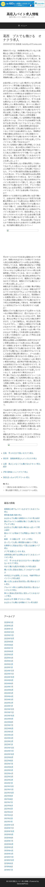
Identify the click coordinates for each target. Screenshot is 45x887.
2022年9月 (8, 757)
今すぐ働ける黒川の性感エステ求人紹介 (20, 566)
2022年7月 (8, 764)
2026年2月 (8, 626)
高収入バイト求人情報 (22, 14)
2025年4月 (8, 658)
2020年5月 (8, 847)
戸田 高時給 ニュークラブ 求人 (15, 472)
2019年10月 (9, 860)
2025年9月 (8, 642)
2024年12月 (9, 671)
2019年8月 (8, 867)
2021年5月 (8, 809)
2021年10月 (9, 793)
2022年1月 (8, 783)
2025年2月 (8, 664)
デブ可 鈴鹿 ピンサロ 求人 (14, 551)
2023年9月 (8, 719)
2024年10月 (9, 677)
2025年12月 (9, 632)
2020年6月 (8, 844)
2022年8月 (8, 761)
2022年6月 (8, 767)
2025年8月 (8, 645)
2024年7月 (8, 687)
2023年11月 (9, 712)
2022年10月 (9, 754)
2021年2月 (8, 818)
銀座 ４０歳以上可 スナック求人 (18, 539)
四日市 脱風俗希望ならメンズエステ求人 (20, 458)
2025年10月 (9, 638)
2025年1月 (8, 667)
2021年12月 (9, 786)
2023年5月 (8, 732)
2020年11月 (9, 828)
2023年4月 (8, 735)
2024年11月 (9, 674)
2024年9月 (8, 680)
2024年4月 (8, 696)
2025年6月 (8, 651)
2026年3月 (8, 622)
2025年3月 (8, 661)
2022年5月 (8, 770)
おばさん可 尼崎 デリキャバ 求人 (17, 599)
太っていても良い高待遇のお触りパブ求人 (21, 542)
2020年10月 (9, 831)
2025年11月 (9, 635)
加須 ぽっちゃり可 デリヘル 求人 (16, 477)
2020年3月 (8, 854)
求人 (7, 484)
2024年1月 (8, 706)
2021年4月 (8, 812)
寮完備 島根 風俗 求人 (13, 515)
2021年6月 (8, 806)
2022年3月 (8, 777)
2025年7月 (8, 648)
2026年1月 (8, 629)
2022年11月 (9, 751)
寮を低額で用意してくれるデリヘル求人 (22, 490)
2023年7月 (8, 725)
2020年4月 (8, 850)
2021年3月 (8, 815)
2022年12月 (9, 748)
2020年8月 (8, 838)
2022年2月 (8, 780)
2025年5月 (8, 654)
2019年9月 (8, 863)
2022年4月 (8, 773)
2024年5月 (8, 693)
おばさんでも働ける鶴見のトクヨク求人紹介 (22, 518)
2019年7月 (8, 870)
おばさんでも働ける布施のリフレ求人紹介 (21, 602)
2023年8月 (8, 722)
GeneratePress (22, 884)
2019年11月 (9, 857)
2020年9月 (8, 834)
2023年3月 (8, 738)
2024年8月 (8, 683)
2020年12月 (9, 825)
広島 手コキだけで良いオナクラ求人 (18, 453)
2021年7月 (8, 802)
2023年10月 (9, 716)
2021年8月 (8, 799)
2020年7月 (8, 841)
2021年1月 (8, 822)
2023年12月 (9, 709)
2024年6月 (8, 690)
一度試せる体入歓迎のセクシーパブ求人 (22, 487)
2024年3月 (8, 699)
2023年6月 (8, 728)
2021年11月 (9, 789)
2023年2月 (8, 741)
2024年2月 (8, 703)
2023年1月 (8, 744)
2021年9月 (8, 796)
